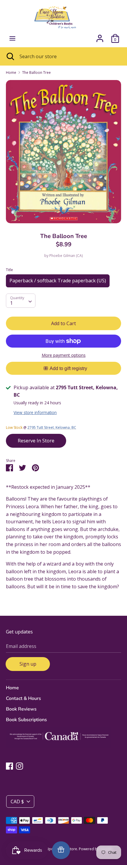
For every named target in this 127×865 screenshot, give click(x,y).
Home (12, 688)
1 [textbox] (11, 303)
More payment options (64, 355)
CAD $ (17, 801)
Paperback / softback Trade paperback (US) (57, 280)
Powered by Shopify (95, 848)
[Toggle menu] (12, 38)
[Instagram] (19, 766)
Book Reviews (21, 709)
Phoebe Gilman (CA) (66, 255)
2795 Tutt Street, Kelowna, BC (51, 427)
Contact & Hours (23, 698)
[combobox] (20, 301)
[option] (63, 151)
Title (9, 269)
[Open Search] (9, 56)
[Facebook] (9, 766)
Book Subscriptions (26, 719)
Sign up (27, 664)
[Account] (100, 36)
